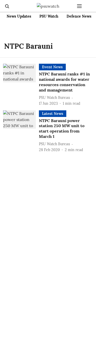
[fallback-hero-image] (21, 85)
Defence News (79, 16)
